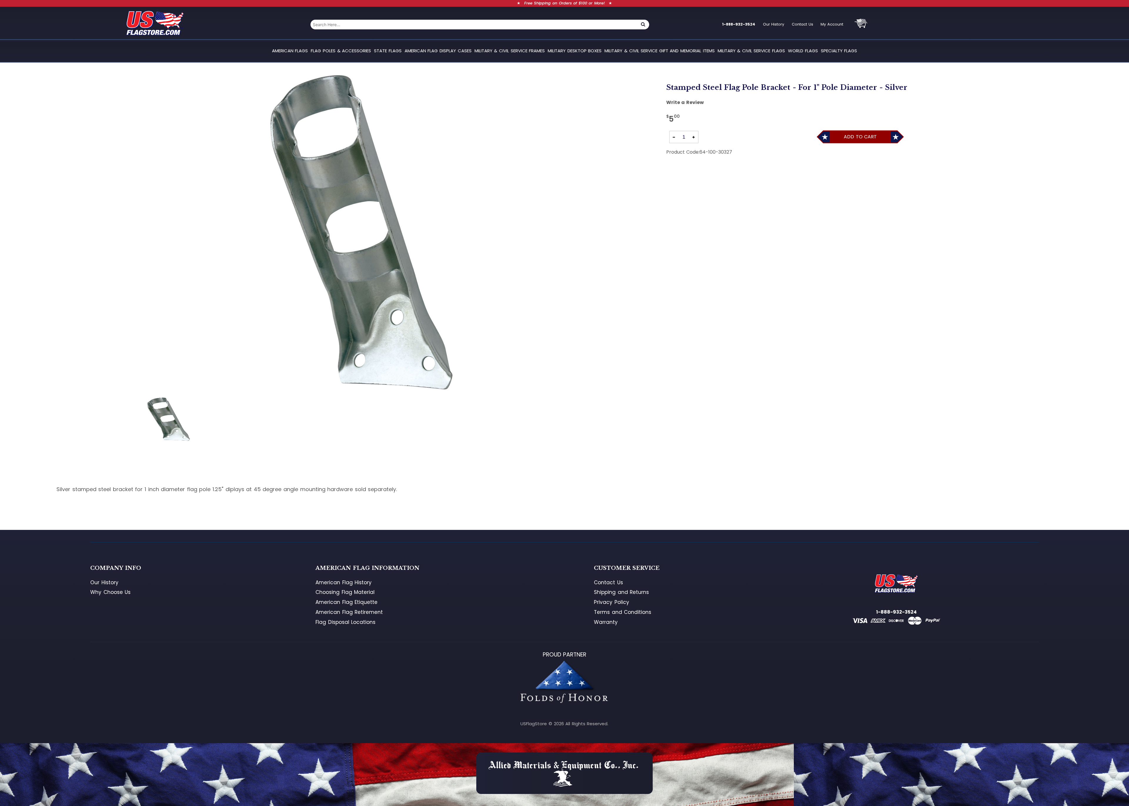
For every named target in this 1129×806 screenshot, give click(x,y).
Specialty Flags (839, 51)
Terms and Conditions (622, 612)
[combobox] (473, 24)
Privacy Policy (611, 602)
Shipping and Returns (621, 592)
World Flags (803, 51)
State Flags (388, 51)
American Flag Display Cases (438, 51)
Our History (773, 24)
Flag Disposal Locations (345, 622)
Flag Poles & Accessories (341, 51)
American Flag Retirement (349, 612)
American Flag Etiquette (346, 602)
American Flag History (343, 582)
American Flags (290, 51)
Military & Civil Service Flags (751, 51)
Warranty (606, 622)
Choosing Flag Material (345, 592)
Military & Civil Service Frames (510, 51)
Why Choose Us (110, 592)
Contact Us (802, 24)
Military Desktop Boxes (575, 51)
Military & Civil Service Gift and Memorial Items (659, 51)
